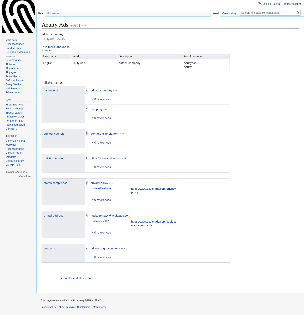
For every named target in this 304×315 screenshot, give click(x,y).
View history (229, 13)
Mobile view (99, 307)
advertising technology (105, 248)
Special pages (14, 112)
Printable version (15, 116)
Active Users (13, 76)
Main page (12, 40)
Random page (14, 48)
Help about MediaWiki (18, 52)
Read (215, 13)
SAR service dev (15, 80)
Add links (26, 176)
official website (53, 158)
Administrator (13, 92)
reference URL (101, 221)
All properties (13, 68)
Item (41, 13)
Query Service (14, 84)
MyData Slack (13, 165)
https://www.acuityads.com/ (108, 158)
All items (10, 64)
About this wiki (67, 307)
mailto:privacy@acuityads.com (110, 215)
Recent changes (15, 44)
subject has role (54, 133)
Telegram (11, 157)
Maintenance (13, 88)
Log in (276, 3)
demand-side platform (105, 133)
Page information (15, 124)
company (97, 109)
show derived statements (76, 278)
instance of (51, 90)
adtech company (101, 90)
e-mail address (53, 215)
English (266, 3)
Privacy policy (48, 307)
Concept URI (13, 128)
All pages (11, 72)
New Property (13, 60)
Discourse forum (15, 160)
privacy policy (99, 182)
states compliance (55, 182)
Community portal (15, 140)
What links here (14, 104)
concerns (50, 248)
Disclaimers (83, 307)
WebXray (11, 144)
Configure (47, 50)
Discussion (53, 13)
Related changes (15, 108)
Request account (291, 3)
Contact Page (13, 152)
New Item (11, 56)
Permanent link (14, 120)
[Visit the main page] (18, 16)
